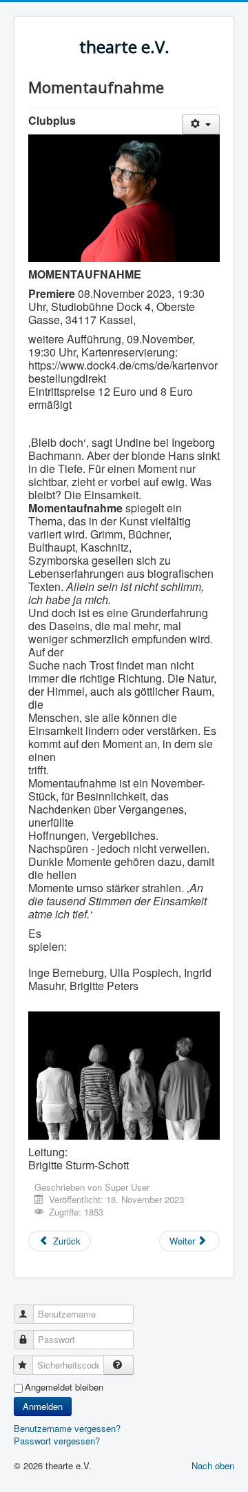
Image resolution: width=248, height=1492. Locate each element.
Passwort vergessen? (57, 1440)
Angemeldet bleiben (64, 1387)
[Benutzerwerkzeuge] (201, 124)
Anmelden (43, 1406)
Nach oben (213, 1465)
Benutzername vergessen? (67, 1428)
